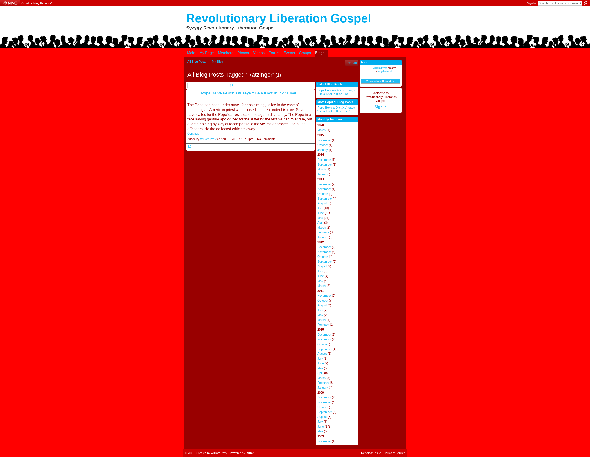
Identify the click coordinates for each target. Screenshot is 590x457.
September (324, 164)
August (322, 203)
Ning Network (385, 71)
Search (585, 3)
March (321, 130)
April (320, 222)
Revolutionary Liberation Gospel (278, 18)
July (320, 208)
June (320, 213)
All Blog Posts (196, 61)
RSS (190, 146)
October (322, 145)
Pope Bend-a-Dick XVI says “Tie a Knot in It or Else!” (249, 93)
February (323, 232)
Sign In (531, 3)
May (320, 218)
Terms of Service (394, 453)
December (324, 159)
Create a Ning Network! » (380, 81)
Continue (193, 133)
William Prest (208, 139)
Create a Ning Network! (36, 3)
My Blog (217, 61)
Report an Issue (371, 453)
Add (354, 62)
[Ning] (10, 3)
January (322, 150)
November (324, 140)
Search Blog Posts (231, 86)
